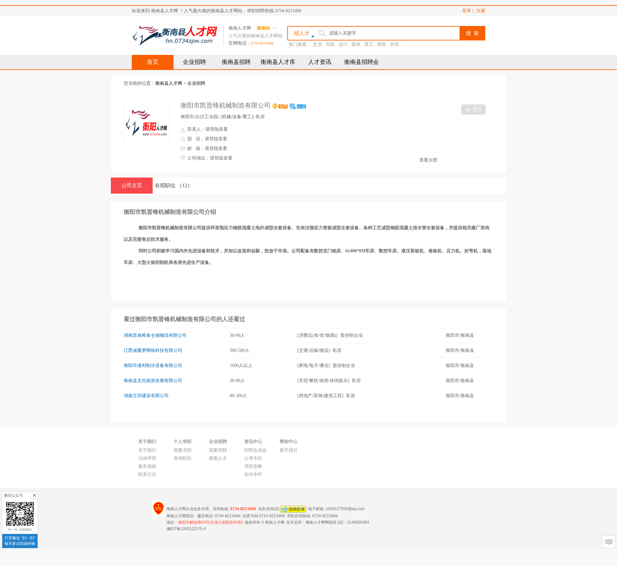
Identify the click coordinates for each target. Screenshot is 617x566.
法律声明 (147, 458)
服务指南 (147, 466)
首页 (152, 62)
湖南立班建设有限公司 (146, 395)
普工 (368, 44)
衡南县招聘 (236, 62)
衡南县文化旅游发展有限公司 (153, 380)
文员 (317, 44)
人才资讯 (319, 62)
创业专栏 (253, 474)
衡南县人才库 (278, 62)
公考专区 (253, 458)
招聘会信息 (255, 450)
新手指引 (289, 450)
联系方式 (147, 474)
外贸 (394, 44)
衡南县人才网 (168, 83)
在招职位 (173, 185)
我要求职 (183, 450)
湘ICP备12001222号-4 (186, 529)
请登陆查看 (216, 129)
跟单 (356, 44)
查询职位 (183, 458)
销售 (381, 44)
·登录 (466, 10)
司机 (330, 44)
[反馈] (608, 542)
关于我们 (147, 450)
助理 (407, 44)
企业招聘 (194, 62)
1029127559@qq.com (345, 508)
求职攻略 (253, 466)
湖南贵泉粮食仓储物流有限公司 (155, 335)
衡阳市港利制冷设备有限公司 (153, 365)
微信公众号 (13, 495)
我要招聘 (218, 450)
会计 (343, 44)
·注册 (480, 10)
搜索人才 (218, 458)
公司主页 (131, 185)
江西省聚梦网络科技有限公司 (153, 350)
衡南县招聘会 (361, 62)
